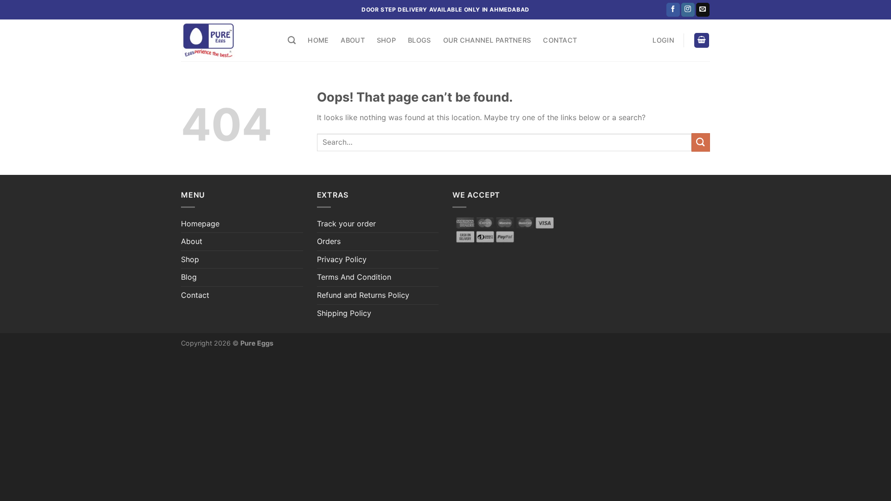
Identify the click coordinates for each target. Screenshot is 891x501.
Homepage (200, 223)
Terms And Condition (354, 277)
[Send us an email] (703, 10)
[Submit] (700, 142)
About (352, 40)
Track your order (346, 223)
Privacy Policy (342, 259)
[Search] (292, 40)
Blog (189, 277)
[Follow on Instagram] (688, 10)
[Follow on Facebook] (673, 10)
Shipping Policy (344, 313)
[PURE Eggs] (227, 40)
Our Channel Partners (487, 40)
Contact (560, 40)
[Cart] (701, 40)
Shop (386, 40)
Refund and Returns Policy (363, 295)
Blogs (419, 40)
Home (318, 40)
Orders (329, 241)
